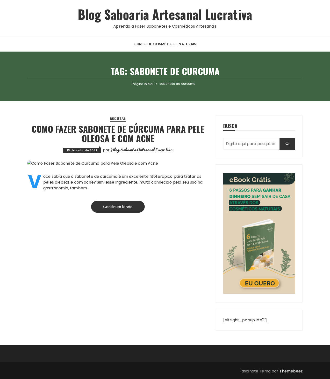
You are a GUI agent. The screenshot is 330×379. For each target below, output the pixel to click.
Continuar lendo (118, 206)
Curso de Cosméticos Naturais (165, 43)
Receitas (118, 118)
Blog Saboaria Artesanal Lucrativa (165, 14)
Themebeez (291, 371)
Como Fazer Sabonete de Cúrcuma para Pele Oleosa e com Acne (118, 133)
